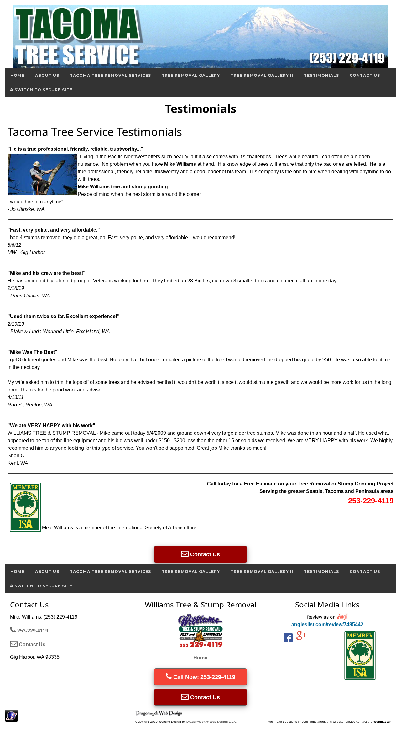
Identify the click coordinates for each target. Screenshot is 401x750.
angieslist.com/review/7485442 (327, 624)
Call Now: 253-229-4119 (203, 677)
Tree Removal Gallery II (262, 75)
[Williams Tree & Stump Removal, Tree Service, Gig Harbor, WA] (295, 658)
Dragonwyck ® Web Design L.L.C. (211, 721)
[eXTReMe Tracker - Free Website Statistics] (11, 718)
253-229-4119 (32, 630)
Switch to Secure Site (42, 89)
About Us (47, 75)
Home (17, 75)
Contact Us (365, 75)
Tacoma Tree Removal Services (110, 75)
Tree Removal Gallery (191, 75)
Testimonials (321, 75)
